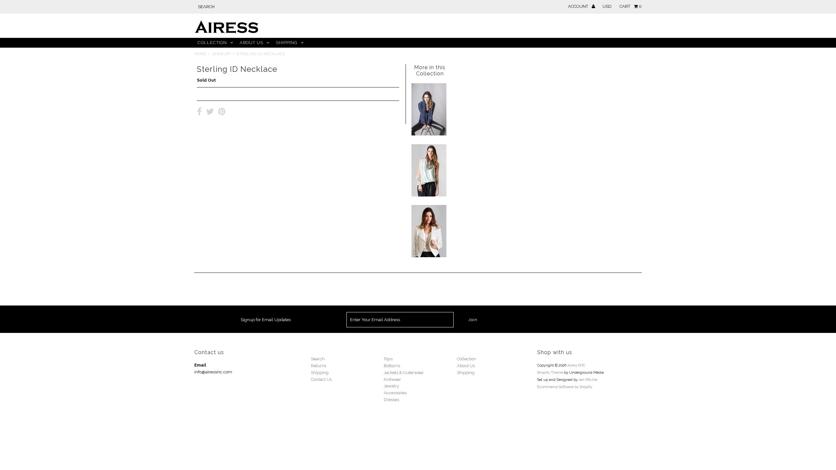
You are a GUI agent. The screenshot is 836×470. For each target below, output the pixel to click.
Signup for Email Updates (266, 319)
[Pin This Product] (221, 112)
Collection (212, 42)
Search (318, 358)
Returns (318, 365)
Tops (388, 358)
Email (200, 365)
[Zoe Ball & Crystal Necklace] (428, 195)
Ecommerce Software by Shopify (564, 387)
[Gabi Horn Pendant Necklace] (428, 255)
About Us (251, 42)
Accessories (395, 392)
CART (630, 6)
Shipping (286, 42)
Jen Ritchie (588, 380)
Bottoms (392, 365)
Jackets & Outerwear (404, 372)
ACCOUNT (578, 6)
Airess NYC (576, 365)
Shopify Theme (550, 372)
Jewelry (221, 54)
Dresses (391, 399)
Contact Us (321, 379)
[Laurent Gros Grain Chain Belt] (428, 134)
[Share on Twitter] (210, 112)
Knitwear (392, 379)
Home (200, 54)
